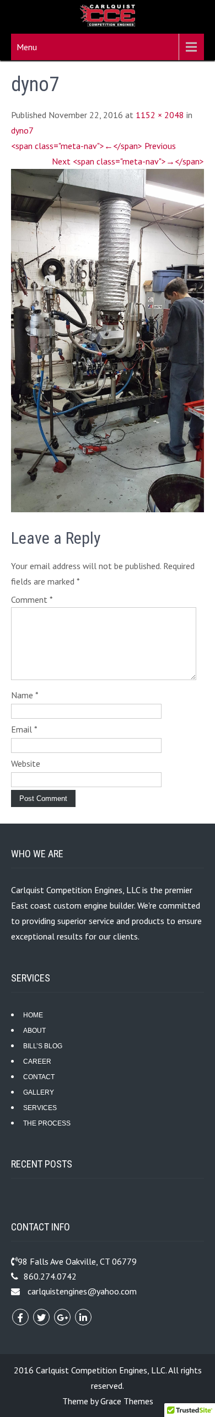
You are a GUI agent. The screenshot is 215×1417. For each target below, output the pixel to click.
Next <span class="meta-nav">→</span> (128, 161)
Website (25, 763)
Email (24, 729)
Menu (27, 46)
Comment (32, 599)
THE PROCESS (47, 1123)
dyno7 (22, 130)
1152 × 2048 (160, 114)
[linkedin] (83, 1317)
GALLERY (38, 1092)
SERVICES (40, 1108)
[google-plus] (62, 1317)
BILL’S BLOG (42, 1046)
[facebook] (20, 1317)
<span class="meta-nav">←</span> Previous (93, 145)
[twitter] (41, 1317)
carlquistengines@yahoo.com (82, 1291)
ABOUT (34, 1030)
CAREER (37, 1061)
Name (25, 694)
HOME (33, 1015)
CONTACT (39, 1077)
